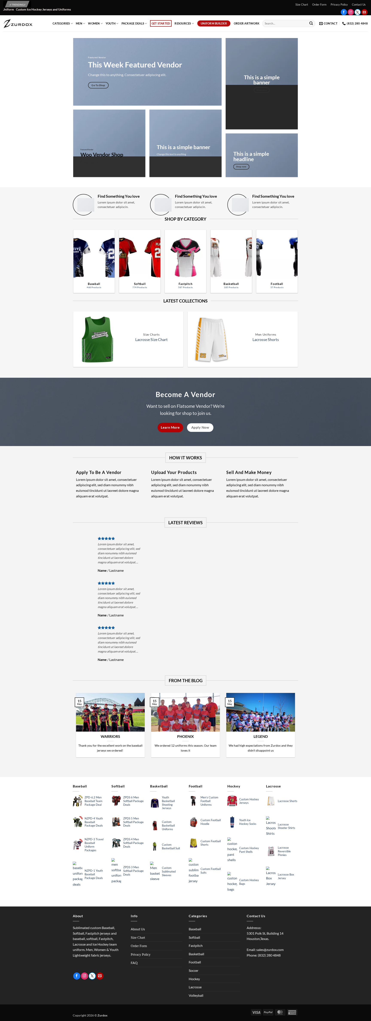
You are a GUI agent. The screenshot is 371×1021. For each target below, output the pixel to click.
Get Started (161, 23)
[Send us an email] (364, 12)
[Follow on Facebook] (344, 12)
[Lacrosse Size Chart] (96, 339)
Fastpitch (196, 945)
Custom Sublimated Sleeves (169, 871)
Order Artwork (246, 23)
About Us (138, 929)
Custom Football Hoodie (211, 821)
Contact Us (359, 4)
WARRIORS (110, 736)
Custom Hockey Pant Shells (249, 849)
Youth (111, 23)
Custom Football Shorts (211, 843)
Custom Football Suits (211, 870)
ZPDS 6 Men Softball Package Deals (133, 801)
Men (79, 23)
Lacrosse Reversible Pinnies (284, 851)
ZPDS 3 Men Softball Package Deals (133, 870)
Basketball (196, 954)
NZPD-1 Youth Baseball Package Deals (94, 874)
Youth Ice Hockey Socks (247, 821)
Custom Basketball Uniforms (168, 825)
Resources (183, 23)
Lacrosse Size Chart (151, 339)
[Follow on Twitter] (357, 12)
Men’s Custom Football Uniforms (209, 801)
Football (195, 962)
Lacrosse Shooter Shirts (286, 826)
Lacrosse (195, 987)
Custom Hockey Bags (249, 881)
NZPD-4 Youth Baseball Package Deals (94, 822)
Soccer (193, 970)
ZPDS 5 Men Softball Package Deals (133, 822)
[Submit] (311, 23)
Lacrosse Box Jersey (286, 876)
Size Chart (301, 4)
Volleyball (196, 995)
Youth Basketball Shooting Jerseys (168, 803)
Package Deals (133, 23)
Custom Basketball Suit (171, 846)
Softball (194, 937)
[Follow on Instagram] (351, 12)
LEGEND (261, 736)
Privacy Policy (339, 4)
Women (94, 23)
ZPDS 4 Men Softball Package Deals (133, 843)
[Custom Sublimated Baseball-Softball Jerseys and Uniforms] (24, 23)
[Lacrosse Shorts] (211, 339)
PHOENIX (185, 736)
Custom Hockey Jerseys (249, 801)
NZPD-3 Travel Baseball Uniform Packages (94, 845)
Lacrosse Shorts (265, 339)
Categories (61, 23)
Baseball (195, 929)
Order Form (319, 4)
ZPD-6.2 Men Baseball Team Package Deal (93, 801)
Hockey (194, 979)
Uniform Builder (214, 23)
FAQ (134, 963)
